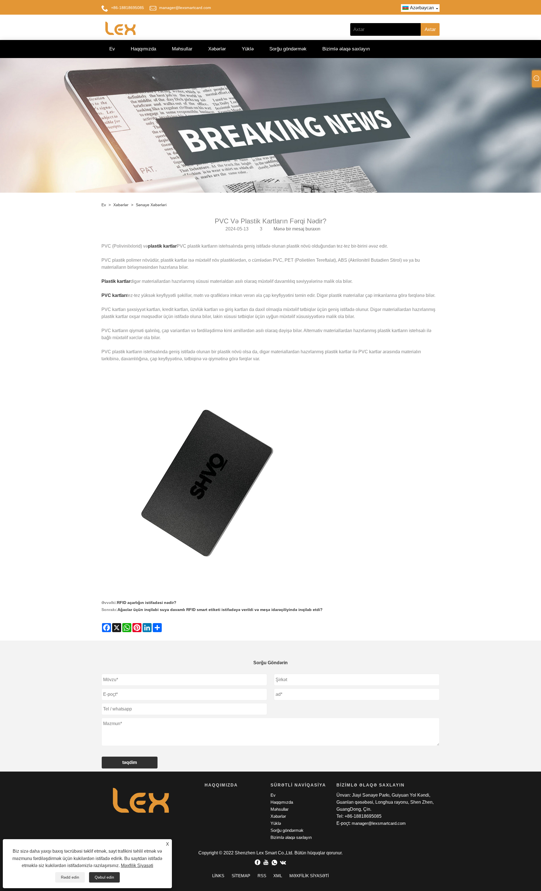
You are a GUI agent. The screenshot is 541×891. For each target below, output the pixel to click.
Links (218, 875)
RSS (262, 875)
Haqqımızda (143, 49)
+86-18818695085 (127, 7)
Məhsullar (182, 49)
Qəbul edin (104, 877)
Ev (112, 49)
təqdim (129, 762)
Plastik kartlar (115, 281)
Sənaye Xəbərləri (151, 205)
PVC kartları (114, 295)
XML (277, 875)
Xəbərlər (217, 49)
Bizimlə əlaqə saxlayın (346, 49)
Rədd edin (70, 877)
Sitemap (241, 875)
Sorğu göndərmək (288, 49)
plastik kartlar (162, 246)
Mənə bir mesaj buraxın (297, 228)
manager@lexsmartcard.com (185, 7)
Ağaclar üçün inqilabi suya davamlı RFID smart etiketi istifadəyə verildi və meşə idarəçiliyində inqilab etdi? (220, 609)
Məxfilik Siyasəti (137, 865)
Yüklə (248, 49)
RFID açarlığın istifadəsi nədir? (146, 602)
